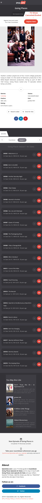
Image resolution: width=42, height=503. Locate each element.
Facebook (21, 486)
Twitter (22, 491)
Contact (30, 499)
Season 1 (22, 140)
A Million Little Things (21, 409)
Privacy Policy (10, 499)
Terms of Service (21, 499)
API (3, 499)
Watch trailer (14, 112)
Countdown (12, 140)
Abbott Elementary (20, 420)
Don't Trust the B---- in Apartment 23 (24, 386)
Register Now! (31, 21)
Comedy (3, 96)
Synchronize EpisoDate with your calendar (14, 453)
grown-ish (17, 397)
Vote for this (29, 112)
